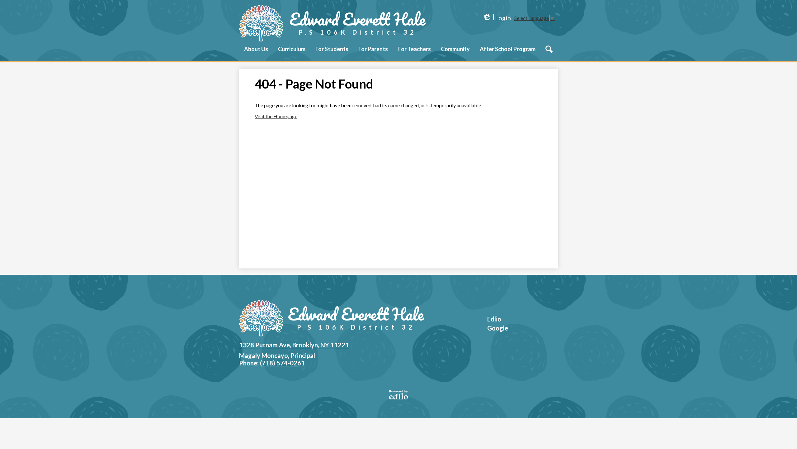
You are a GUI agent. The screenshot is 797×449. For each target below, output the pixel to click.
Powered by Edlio (398, 394)
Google (497, 328)
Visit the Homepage (276, 116)
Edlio (494, 319)
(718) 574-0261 (282, 363)
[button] (256, 53)
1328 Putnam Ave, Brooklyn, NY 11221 (294, 345)
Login (497, 18)
